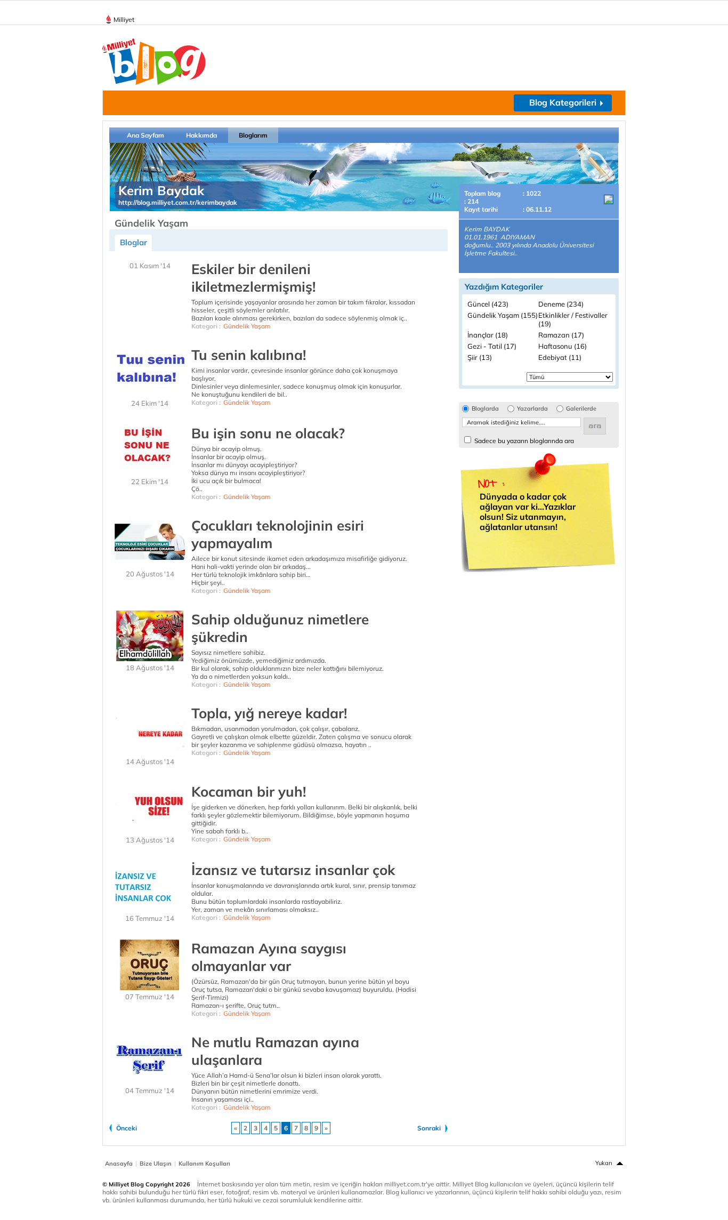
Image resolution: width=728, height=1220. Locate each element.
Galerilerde (581, 408)
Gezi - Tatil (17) (491, 346)
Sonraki (429, 1128)
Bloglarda (485, 408)
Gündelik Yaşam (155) (502, 315)
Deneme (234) (561, 304)
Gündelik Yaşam (247, 326)
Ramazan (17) (561, 335)
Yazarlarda (532, 408)
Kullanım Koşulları (204, 1163)
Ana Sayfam (145, 135)
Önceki (126, 1128)
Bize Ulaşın (156, 1163)
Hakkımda (201, 135)
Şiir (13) (479, 357)
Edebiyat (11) (559, 357)
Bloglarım (253, 135)
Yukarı (603, 1163)
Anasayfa (119, 1163)
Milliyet (124, 19)
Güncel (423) (487, 304)
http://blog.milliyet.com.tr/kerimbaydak (177, 202)
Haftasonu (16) (562, 346)
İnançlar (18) (487, 335)
